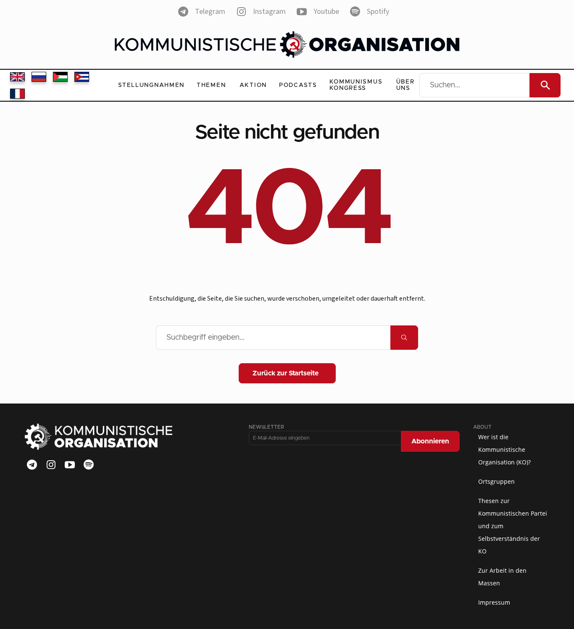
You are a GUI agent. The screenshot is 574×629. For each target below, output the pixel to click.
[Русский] (39, 77)
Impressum (494, 602)
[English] (17, 77)
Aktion (253, 85)
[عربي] (60, 77)
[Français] (17, 94)
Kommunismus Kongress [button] (356, 85)
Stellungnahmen (151, 85)
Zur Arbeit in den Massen (502, 576)
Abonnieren (430, 441)
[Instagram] (51, 465)
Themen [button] (211, 85)
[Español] (81, 77)
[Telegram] (32, 465)
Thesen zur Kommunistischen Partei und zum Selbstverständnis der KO (512, 526)
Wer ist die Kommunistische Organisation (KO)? (504, 449)
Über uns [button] (405, 85)
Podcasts (298, 85)
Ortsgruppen (496, 481)
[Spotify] (89, 465)
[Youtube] (70, 465)
